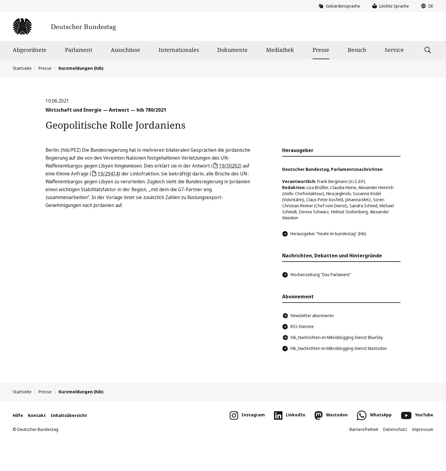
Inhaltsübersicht (69, 415)
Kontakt (37, 415)
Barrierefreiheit (364, 429)
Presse (321, 49)
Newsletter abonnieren (312, 315)
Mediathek (280, 49)
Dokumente (232, 49)
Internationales (179, 49)
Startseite (22, 68)
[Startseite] (64, 26)
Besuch (357, 49)
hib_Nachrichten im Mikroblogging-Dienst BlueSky (337, 337)
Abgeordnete (29, 49)
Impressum (422, 429)
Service (394, 49)
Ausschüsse (125, 49)
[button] (425, 6)
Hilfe (18, 415)
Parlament (78, 49)
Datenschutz (395, 429)
